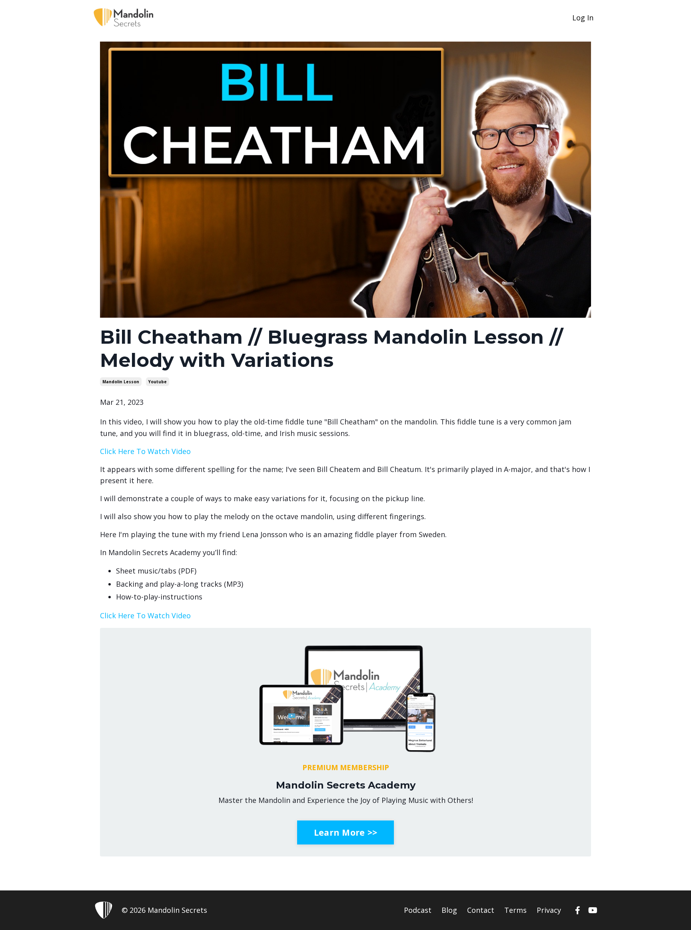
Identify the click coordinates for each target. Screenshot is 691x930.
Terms (515, 910)
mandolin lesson (120, 381)
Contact (480, 910)
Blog (449, 910)
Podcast (417, 910)
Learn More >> (345, 832)
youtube (157, 381)
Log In (582, 17)
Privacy (549, 910)
